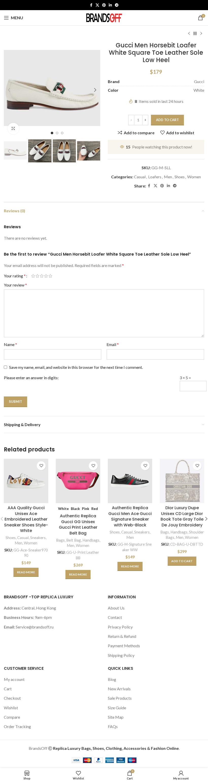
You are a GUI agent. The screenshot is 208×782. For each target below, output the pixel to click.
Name (10, 344)
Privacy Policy (120, 626)
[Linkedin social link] (110, 5)
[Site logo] (104, 17)
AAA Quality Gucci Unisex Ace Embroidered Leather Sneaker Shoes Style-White (26, 519)
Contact (115, 617)
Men (168, 176)
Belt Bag (73, 540)
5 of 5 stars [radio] (50, 276)
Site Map (116, 717)
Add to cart (167, 120)
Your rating (15, 276)
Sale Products (120, 698)
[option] (52, 133)
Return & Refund (122, 636)
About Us (116, 607)
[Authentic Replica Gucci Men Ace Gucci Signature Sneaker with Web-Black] (130, 481)
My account (14, 679)
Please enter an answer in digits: (31, 377)
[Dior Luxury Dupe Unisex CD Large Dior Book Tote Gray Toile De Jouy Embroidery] (182, 481)
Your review (15, 284)
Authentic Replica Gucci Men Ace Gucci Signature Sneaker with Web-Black (130, 516)
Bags (60, 540)
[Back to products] (195, 34)
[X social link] (97, 5)
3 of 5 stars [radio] (42, 276)
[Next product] (201, 34)
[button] (9, 90)
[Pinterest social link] (104, 5)
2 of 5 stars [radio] (37, 276)
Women (194, 176)
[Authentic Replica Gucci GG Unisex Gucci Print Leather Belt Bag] (78, 481)
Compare (12, 717)
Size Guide (117, 707)
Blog (112, 679)
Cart (8, 688)
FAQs (113, 726)
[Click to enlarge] (13, 128)
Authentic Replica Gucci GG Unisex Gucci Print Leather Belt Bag (78, 524)
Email (113, 344)
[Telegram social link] (116, 5)
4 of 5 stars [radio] (46, 276)
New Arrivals (119, 688)
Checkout (12, 698)
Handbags (90, 540)
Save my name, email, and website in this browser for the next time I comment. (76, 367)
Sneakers (38, 537)
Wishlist (11, 707)
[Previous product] (189, 34)
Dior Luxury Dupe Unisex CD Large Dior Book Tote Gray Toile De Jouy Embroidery (182, 516)
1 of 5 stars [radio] (33, 276)
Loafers (154, 176)
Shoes (180, 176)
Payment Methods (124, 645)
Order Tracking (17, 726)
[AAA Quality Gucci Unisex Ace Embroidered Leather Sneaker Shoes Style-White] (26, 481)
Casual (140, 176)
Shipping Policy (121, 655)
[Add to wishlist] (41, 465)
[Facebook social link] (91, 5)
